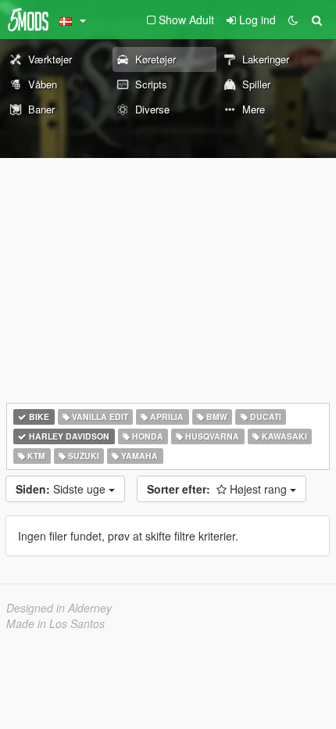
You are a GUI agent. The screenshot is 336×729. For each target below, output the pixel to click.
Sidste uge (62, 489)
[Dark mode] (293, 19)
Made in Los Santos (55, 623)
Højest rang (218, 489)
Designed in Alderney (59, 608)
